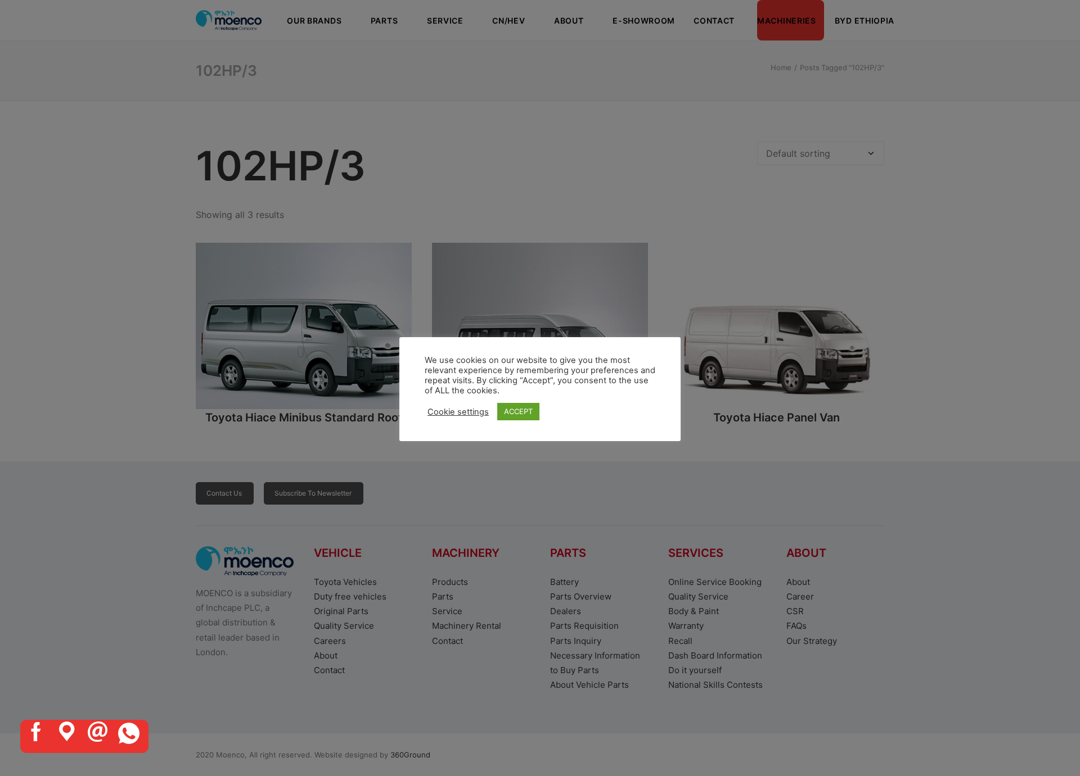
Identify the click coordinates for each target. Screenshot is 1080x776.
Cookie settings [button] (458, 412)
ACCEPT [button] (518, 411)
